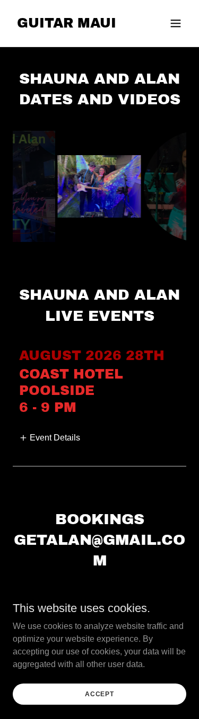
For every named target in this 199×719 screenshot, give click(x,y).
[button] (175, 23)
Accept (99, 693)
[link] (66, 24)
